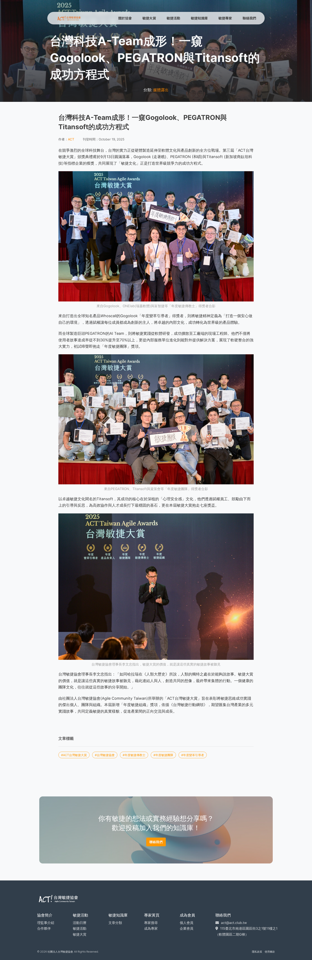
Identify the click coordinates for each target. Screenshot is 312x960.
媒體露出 (161, 90)
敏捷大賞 (149, 18)
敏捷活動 (173, 18)
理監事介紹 (45, 922)
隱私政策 (257, 951)
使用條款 (270, 951)
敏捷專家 (225, 18)
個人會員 (186, 922)
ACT (71, 139)
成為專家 (151, 928)
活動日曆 (79, 922)
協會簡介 (44, 915)
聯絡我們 (249, 18)
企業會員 (186, 928)
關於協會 (125, 18)
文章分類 (115, 922)
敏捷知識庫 (199, 18)
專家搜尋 (151, 922)
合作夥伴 (44, 928)
